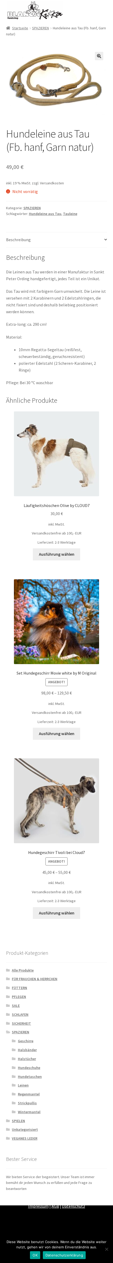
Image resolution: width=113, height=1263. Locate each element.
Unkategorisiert (25, 1129)
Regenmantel (29, 1094)
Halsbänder (27, 1049)
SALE (16, 1005)
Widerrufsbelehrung (84, 1199)
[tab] (56, 240)
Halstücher (27, 1058)
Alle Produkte (23, 970)
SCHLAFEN (20, 1014)
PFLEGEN (19, 996)
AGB (55, 1206)
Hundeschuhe (29, 1067)
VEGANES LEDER (24, 1138)
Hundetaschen (30, 1076)
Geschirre (25, 1041)
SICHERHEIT (21, 1023)
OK (35, 1255)
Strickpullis (27, 1103)
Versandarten (51, 1199)
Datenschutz (73, 1206)
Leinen (23, 1085)
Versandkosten (52, 183)
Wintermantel (29, 1112)
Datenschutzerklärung (64, 1255)
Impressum (38, 1206)
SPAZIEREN (40, 28)
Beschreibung (18, 239)
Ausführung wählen (56, 554)
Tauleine (70, 213)
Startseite (20, 28)
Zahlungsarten (22, 1199)
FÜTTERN (19, 987)
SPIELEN (18, 1120)
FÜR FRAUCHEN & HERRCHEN (34, 979)
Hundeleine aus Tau (45, 213)
